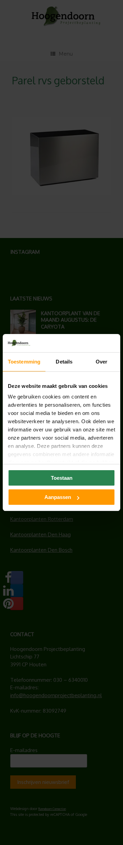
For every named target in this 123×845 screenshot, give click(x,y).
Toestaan (61, 478)
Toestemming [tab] (24, 362)
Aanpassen (57, 497)
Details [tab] (64, 362)
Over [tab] (101, 362)
